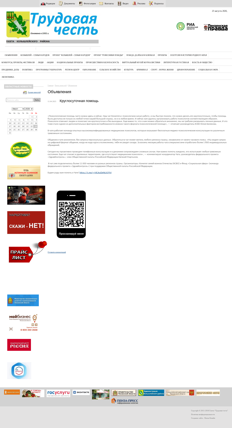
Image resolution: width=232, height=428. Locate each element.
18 (14, 126)
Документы (69, 3)
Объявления (11, 55)
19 (19, 126)
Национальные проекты (70, 62)
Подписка (159, 3)
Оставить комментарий (57, 252)
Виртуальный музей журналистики (141, 62)
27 (23, 130)
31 (10, 133)
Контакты (109, 3)
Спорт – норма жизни (162, 70)
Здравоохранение (186, 70)
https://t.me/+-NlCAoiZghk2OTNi (95, 173)
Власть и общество (202, 62)
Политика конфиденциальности (203, 414)
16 (36, 123)
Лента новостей (61, 85)
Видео (125, 3)
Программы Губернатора (49, 70)
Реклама (141, 3)
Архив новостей (34, 92)
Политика (27, 70)
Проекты (162, 55)
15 (32, 123)
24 (10, 130)
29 (32, 130)
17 (10, 126)
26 (19, 130)
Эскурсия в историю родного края (188, 55)
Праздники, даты (10, 70)
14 (27, 123)
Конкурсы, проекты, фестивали (18, 62)
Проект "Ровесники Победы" (108, 55)
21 (27, 126)
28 (27, 130)
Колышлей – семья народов (35, 55)
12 (19, 123)
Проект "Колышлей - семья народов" (72, 55)
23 (36, 126)
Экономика (8, 77)
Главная (50, 85)
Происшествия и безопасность (102, 62)
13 (23, 123)
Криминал (142, 70)
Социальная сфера (208, 70)
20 (23, 126)
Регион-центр (72, 70)
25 (14, 130)
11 (14, 123)
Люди (41, 62)
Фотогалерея (90, 3)
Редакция (50, 3)
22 (32, 126)
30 (36, 130)
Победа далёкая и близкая (140, 55)
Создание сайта (197, 418)
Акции (50, 62)
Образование (89, 70)
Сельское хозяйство (110, 70)
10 (10, 123)
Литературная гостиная (176, 62)
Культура (129, 70)
